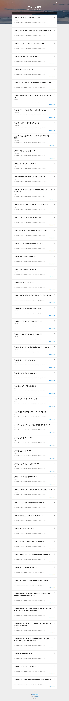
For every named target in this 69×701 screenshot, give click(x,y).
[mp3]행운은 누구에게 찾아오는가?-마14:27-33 (30, 110)
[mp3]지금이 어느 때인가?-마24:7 (25, 567)
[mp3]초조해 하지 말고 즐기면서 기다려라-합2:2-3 (31, 205)
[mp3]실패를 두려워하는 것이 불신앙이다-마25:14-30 (32, 554)
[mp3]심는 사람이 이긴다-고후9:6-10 (26, 123)
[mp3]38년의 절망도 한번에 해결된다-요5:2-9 (29, 177)
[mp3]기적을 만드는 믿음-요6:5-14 (25, 151)
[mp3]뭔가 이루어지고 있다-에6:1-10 (26, 666)
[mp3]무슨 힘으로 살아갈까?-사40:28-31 (27, 308)
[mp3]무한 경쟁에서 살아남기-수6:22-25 (27, 334)
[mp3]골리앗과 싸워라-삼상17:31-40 (26, 464)
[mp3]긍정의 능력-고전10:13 (23, 282)
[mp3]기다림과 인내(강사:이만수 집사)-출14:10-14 (31, 43)
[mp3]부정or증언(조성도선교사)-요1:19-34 (28, 515)
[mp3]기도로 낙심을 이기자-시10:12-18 (27, 217)
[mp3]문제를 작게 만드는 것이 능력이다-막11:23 (30, 412)
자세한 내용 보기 (52, 25)
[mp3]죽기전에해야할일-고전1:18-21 (26, 56)
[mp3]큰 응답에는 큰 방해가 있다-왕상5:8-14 (29, 541)
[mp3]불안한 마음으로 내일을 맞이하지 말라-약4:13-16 (32, 679)
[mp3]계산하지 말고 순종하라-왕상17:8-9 (28, 321)
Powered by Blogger (35, 694)
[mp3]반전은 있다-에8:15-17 (23, 451)
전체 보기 (54, 13)
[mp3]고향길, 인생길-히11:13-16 (25, 269)
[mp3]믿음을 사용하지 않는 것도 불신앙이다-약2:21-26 (32, 30)
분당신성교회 (34, 7)
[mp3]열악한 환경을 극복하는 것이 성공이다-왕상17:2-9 (33, 490)
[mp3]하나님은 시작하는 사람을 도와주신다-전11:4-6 (32, 425)
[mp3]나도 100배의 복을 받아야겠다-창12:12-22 (30, 230)
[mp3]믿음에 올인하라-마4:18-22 (25, 164)
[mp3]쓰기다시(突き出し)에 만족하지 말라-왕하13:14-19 (33, 82)
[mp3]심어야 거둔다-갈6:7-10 (24, 528)
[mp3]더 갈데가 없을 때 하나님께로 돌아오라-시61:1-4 (32, 295)
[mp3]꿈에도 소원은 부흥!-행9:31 (25, 360)
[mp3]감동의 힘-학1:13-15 (23, 438)
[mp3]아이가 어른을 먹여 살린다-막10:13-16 (29, 503)
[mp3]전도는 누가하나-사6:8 (23, 69)
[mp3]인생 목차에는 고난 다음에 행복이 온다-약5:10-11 (32, 347)
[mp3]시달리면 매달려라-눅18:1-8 (25, 399)
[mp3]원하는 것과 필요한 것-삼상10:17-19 (28, 243)
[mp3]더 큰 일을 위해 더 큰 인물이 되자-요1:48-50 (31, 580)
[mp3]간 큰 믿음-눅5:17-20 (23, 653)
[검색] (56, 2)
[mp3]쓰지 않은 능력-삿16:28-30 (25, 386)
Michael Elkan (36, 696)
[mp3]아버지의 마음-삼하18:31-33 (25, 477)
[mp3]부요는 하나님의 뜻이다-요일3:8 (27, 18)
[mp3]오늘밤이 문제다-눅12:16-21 (25, 256)
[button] (54, 17)
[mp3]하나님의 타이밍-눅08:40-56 (25, 373)
